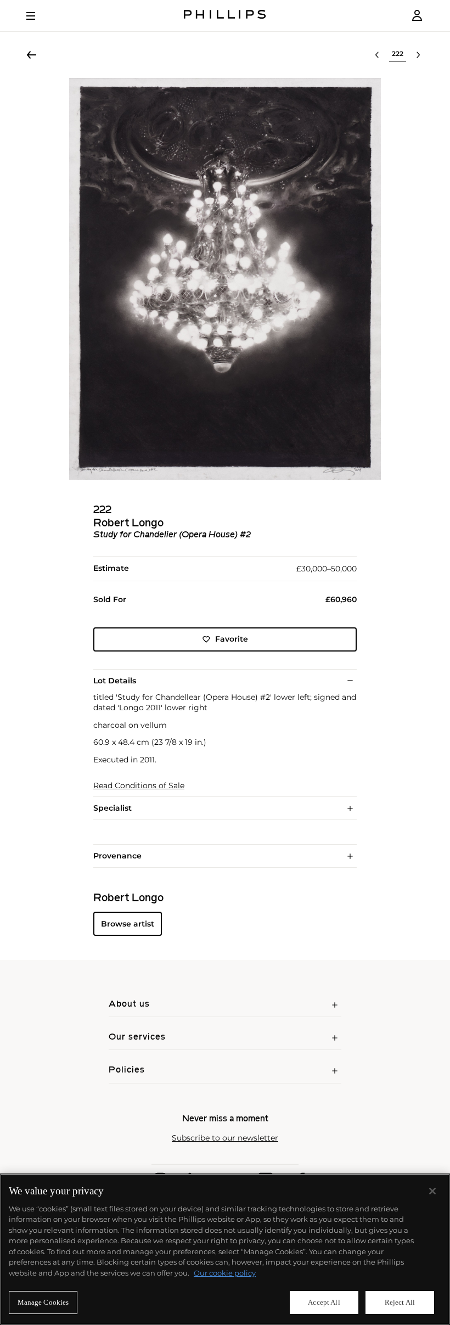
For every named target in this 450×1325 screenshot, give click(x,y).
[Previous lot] (377, 55)
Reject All (400, 1302)
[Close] (432, 1191)
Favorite (231, 639)
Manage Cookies (43, 1302)
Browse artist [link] (127, 924)
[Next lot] (418, 55)
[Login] (417, 16)
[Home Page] (225, 15)
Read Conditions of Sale (138, 785)
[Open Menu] (38, 16)
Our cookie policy (225, 1272)
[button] (225, 279)
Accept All (324, 1302)
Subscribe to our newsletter (225, 1138)
